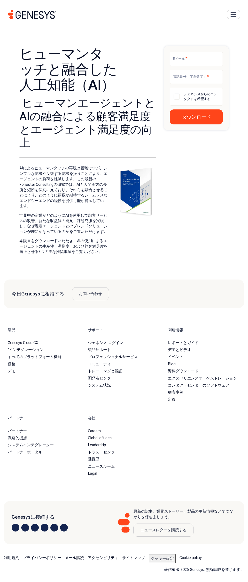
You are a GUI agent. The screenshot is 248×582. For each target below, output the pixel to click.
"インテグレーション (25, 349)
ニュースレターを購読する (163, 530)
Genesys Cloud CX (23, 342)
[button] (196, 116)
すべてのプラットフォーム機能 (35, 356)
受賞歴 (94, 459)
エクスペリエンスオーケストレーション (202, 378)
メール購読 (74, 557)
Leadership (97, 445)
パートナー (17, 431)
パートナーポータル (25, 452)
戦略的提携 (17, 438)
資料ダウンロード (183, 371)
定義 (172, 399)
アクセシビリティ (103, 557)
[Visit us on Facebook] (44, 528)
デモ (12, 371)
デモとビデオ (179, 349)
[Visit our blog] (64, 528)
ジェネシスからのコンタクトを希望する (200, 96)
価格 (12, 364)
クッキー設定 (162, 558)
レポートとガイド (183, 342)
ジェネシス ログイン (105, 342)
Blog (171, 364)
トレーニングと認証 (105, 371)
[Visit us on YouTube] (54, 528)
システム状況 (99, 385)
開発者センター (101, 378)
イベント (175, 356)
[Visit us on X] (35, 528)
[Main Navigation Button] (233, 14)
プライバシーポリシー (42, 557)
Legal (92, 473)
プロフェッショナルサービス (113, 356)
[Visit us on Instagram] (25, 528)
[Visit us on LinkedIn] (15, 528)
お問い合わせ (90, 293)
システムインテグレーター (31, 445)
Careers (94, 431)
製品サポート (99, 349)
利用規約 (11, 557)
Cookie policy (190, 557)
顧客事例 (175, 392)
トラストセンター (103, 452)
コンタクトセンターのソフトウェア (198, 385)
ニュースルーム (101, 466)
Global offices (100, 438)
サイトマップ (133, 557)
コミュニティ (99, 364)
